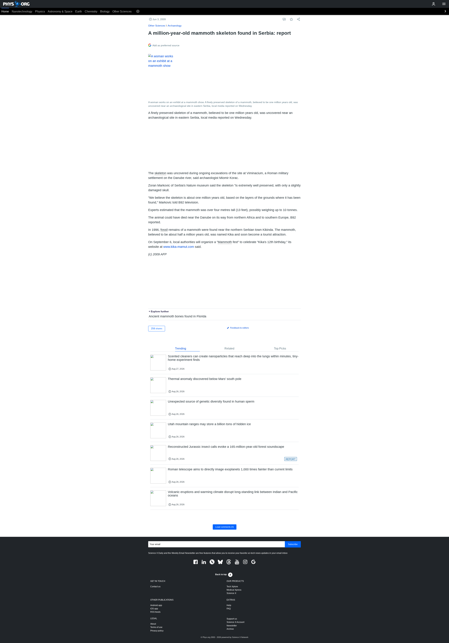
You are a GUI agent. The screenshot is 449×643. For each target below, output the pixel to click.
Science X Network (240, 637)
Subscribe (293, 544)
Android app (156, 605)
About (153, 624)
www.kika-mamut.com (178, 247)
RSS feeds (155, 612)
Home (5, 11)
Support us (232, 619)
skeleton (160, 173)
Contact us (155, 586)
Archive (230, 629)
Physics (40, 11)
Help (229, 605)
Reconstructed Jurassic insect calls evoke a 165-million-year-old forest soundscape (226, 446)
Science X (231, 593)
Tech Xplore (232, 586)
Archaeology (175, 25)
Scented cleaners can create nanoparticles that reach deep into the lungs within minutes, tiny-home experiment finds (233, 358)
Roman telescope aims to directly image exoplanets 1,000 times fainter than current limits (230, 469)
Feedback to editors (239, 328)
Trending (180, 348)
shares (156, 328)
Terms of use (156, 627)
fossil (164, 230)
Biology (105, 11)
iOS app (154, 608)
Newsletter (232, 625)
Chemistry (91, 11)
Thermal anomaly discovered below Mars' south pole (204, 379)
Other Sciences (122, 11)
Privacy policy (156, 631)
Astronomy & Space (60, 11)
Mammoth (225, 242)
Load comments (224, 527)
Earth (78, 11)
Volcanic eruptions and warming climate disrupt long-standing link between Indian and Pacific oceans (233, 493)
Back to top (221, 574)
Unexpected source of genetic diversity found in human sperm (211, 401)
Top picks (280, 348)
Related (229, 348)
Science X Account (235, 622)
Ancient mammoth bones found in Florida (177, 316)
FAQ (229, 608)
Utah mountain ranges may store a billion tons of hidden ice (209, 424)
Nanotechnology (22, 11)
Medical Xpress (234, 590)
